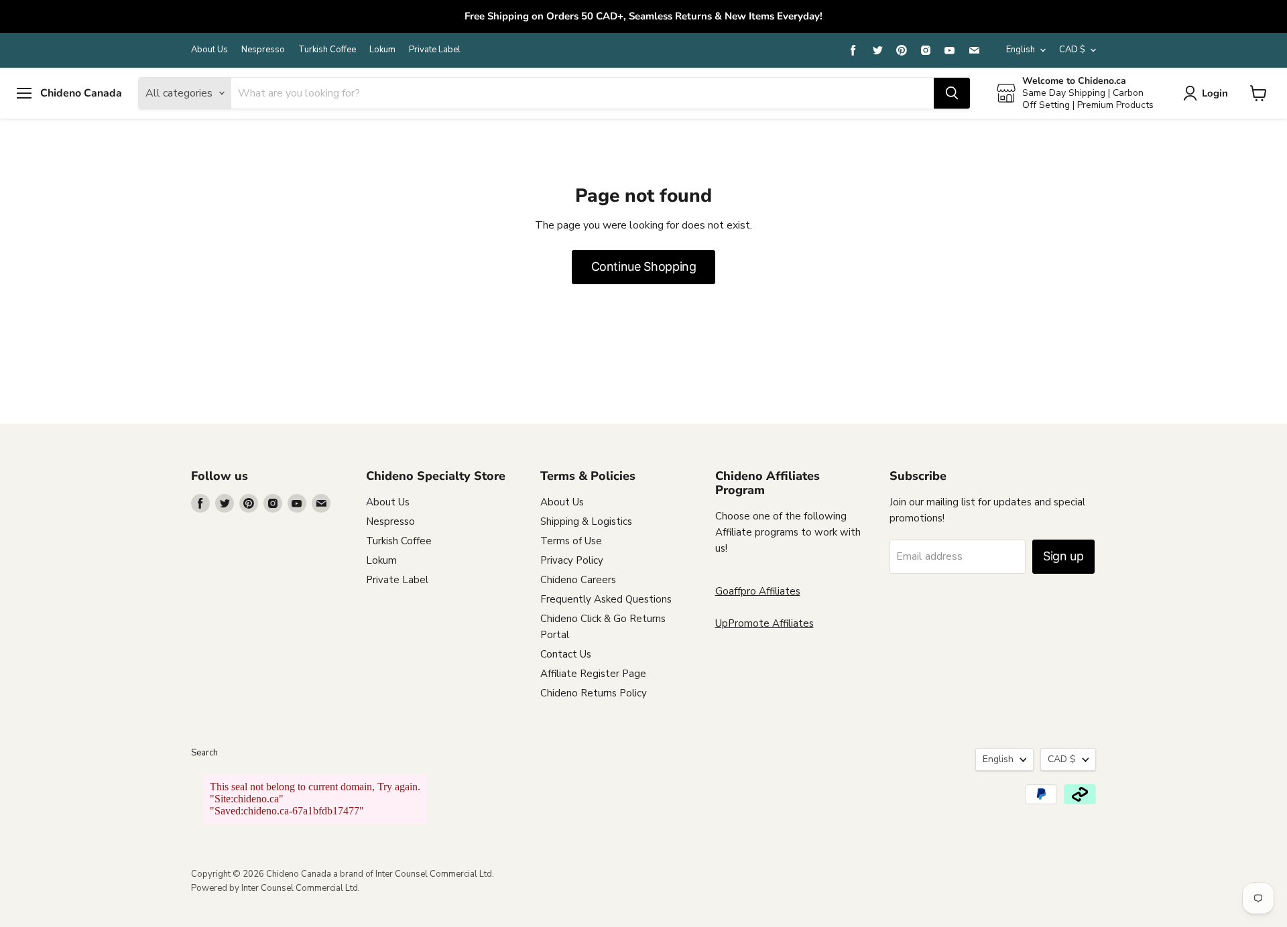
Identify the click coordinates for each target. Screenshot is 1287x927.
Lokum (382, 50)
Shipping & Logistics (586, 521)
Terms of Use (571, 541)
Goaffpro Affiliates (757, 591)
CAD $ (1072, 50)
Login (1215, 92)
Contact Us (565, 654)
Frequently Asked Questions (606, 599)
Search (204, 753)
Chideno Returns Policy (593, 693)
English (1020, 50)
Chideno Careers (578, 579)
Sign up (1063, 556)
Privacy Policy (571, 560)
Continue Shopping (643, 266)
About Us (209, 50)
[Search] (952, 93)
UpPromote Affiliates (764, 623)
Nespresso (263, 50)
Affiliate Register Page (593, 673)
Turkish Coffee (327, 50)
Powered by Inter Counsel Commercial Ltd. (275, 888)
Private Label (435, 50)
